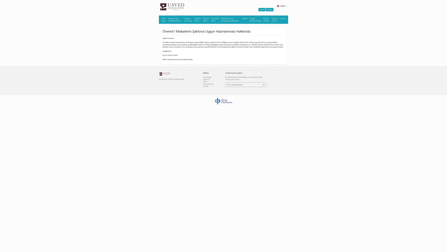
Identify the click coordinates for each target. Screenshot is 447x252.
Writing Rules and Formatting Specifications (230, 19)
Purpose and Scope (188, 19)
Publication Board (215, 19)
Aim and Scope (208, 84)
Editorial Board (206, 19)
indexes (245, 18)
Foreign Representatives (255, 19)
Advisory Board (198, 19)
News (205, 82)
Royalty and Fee (266, 19)
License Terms (274, 19)
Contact (282, 18)
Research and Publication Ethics (174, 19)
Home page (164, 19)
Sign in (261, 10)
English (283, 6)
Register (269, 10)
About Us (206, 79)
